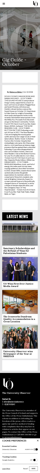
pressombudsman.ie (13, 437)
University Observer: (17, 449)
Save (33, 468)
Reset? (25, 469)
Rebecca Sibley (16, 92)
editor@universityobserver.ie (14, 401)
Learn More (6, 469)
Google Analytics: (17, 460)
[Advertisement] (20, 77)
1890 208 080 (25, 434)
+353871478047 (9, 404)
